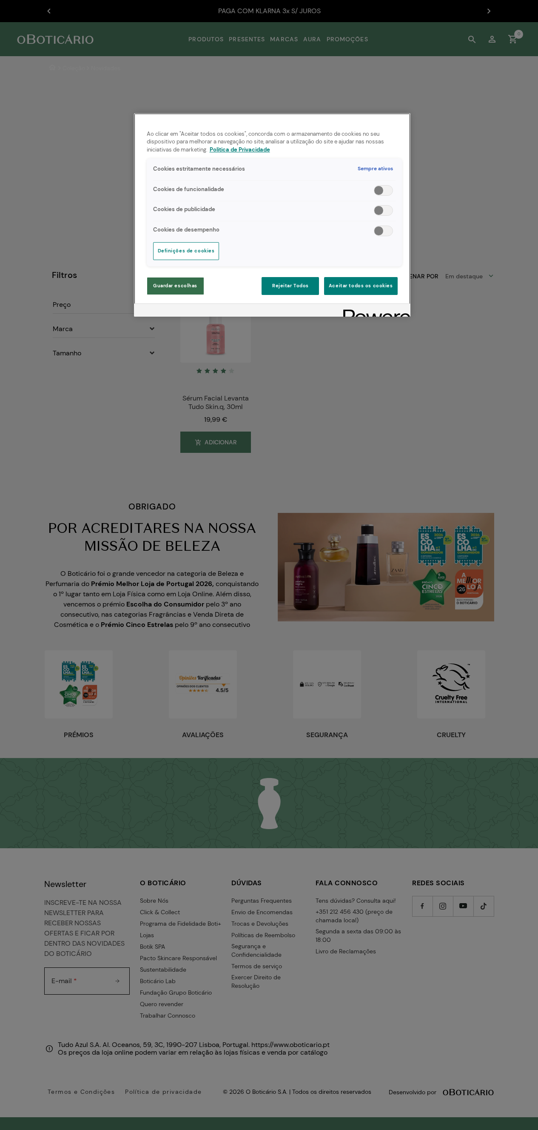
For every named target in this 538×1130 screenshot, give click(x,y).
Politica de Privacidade (240, 149)
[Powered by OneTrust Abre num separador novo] (374, 311)
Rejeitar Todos (290, 286)
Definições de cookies (186, 251)
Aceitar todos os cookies (361, 286)
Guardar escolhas (175, 286)
